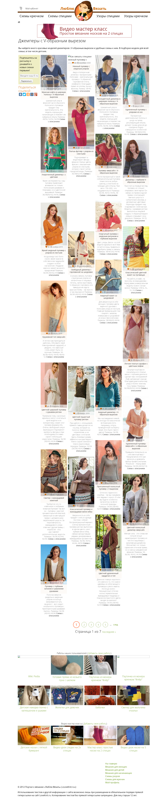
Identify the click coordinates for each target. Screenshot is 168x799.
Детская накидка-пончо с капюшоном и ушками (34, 709)
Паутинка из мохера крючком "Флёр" (100, 678)
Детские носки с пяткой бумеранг (34, 749)
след (115, 624)
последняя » (109, 631)
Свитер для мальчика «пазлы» (133, 709)
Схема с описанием (56, 120)
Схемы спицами (60, 16)
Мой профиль (112, 782)
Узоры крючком (136, 16)
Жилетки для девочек (67, 707)
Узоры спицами (108, 16)
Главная (19, 22)
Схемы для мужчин (115, 779)
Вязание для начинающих (118, 773)
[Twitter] (24, 94)
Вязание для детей (114, 769)
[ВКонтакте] (20, 94)
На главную (111, 763)
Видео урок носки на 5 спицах (133, 749)
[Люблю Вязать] (84, 11)
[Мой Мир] (31, 94)
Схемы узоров (112, 776)
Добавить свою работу (99, 653)
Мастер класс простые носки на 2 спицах (100, 749)
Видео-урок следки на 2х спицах (67, 749)
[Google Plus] (35, 94)
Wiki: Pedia (34, 676)
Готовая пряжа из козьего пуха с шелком (67, 678)
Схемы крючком (32, 16)
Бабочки (100, 707)
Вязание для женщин (116, 766)
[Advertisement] (94, 346)
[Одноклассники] (28, 94)
